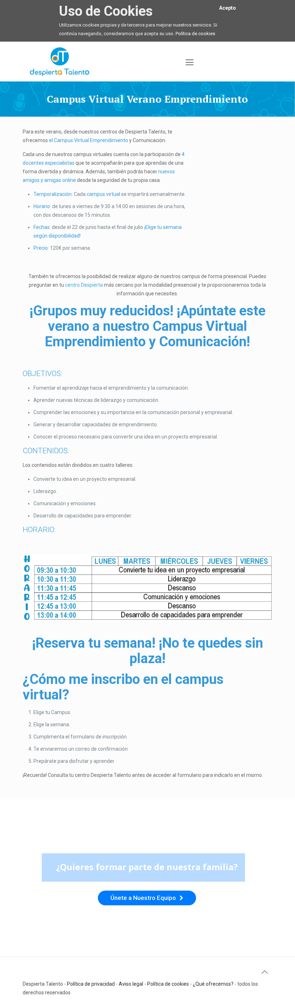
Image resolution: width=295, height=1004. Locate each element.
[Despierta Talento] (59, 61)
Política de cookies (195, 33)
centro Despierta (84, 285)
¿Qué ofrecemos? (213, 984)
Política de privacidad (91, 984)
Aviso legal (131, 984)
